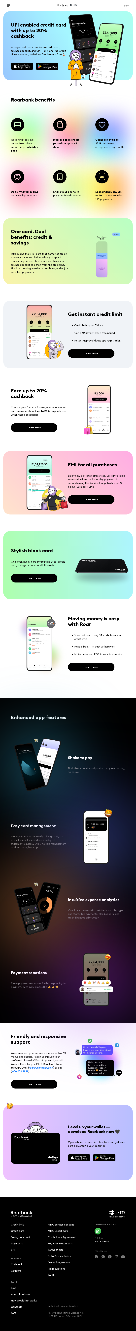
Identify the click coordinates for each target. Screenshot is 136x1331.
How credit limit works (24, 1300)
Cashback (17, 1264)
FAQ (13, 1313)
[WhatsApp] (98, 1231)
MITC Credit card (58, 1230)
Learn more (91, 353)
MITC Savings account (61, 1224)
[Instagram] (97, 1257)
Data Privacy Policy (59, 1256)
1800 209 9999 (20, 1071)
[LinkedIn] (116, 1257)
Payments (17, 1243)
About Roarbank (20, 1294)
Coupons (16, 1270)
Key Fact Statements (60, 1243)
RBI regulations (56, 1268)
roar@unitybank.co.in (41, 1067)
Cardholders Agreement (62, 1237)
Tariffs (51, 1275)
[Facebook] (110, 1257)
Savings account (20, 1237)
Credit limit (17, 1224)
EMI (13, 1249)
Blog (13, 1288)
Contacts (16, 1306)
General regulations (59, 1262)
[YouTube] (123, 1257)
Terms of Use (56, 1249)
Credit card (17, 1230)
